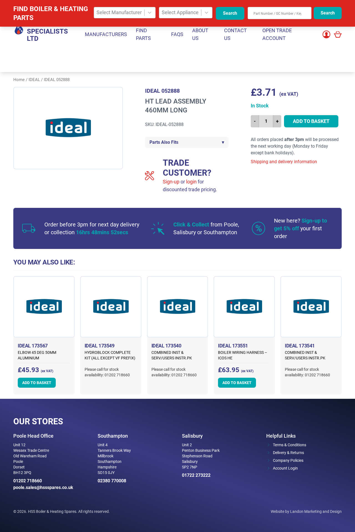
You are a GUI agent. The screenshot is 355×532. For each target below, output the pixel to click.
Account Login (285, 468)
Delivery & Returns (288, 452)
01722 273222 (196, 475)
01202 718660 (27, 480)
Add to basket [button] (36, 382)
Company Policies (288, 460)
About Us (200, 34)
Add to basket (311, 121)
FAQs (177, 34)
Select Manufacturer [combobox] (119, 12)
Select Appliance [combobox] (180, 12)
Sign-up (171, 182)
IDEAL (34, 79)
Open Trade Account (277, 34)
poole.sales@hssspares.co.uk (43, 487)
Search (230, 13)
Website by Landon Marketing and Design (306, 511)
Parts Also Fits (186, 142)
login (191, 182)
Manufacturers (106, 34)
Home (19, 79)
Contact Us (235, 34)
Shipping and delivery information (284, 161)
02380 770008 (112, 480)
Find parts (143, 34)
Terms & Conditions (289, 445)
